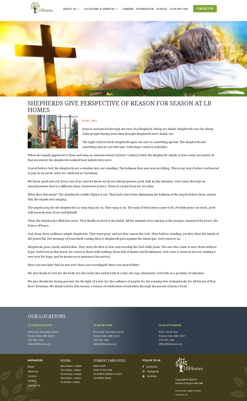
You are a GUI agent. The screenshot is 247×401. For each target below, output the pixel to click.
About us (33, 371)
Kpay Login (99, 366)
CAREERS (128, 8)
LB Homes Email (102, 378)
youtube (152, 376)
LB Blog (32, 380)
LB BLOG (161, 8)
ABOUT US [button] (70, 8)
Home (31, 366)
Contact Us (34, 385)
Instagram (153, 371)
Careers (32, 376)
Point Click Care (102, 370)
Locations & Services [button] (100, 8)
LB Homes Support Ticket (107, 374)
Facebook (151, 366)
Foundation (145, 8)
